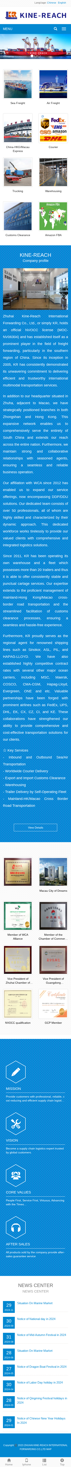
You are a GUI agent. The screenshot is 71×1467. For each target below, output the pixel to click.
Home (9, 1464)
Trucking (17, 191)
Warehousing (53, 191)
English (62, 2)
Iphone (26, 1464)
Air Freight (53, 103)
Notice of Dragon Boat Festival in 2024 (41, 1366)
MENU (7, 29)
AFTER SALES (18, 1244)
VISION (12, 1140)
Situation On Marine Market (34, 1303)
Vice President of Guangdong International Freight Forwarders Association (53, 981)
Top (62, 1464)
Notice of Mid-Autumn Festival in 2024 (41, 1335)
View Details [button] (35, 827)
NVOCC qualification (18, 1022)
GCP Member (53, 1022)
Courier (53, 147)
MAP (48, 1449)
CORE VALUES (18, 1192)
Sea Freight (17, 103)
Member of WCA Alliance (17, 936)
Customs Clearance (18, 235)
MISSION (13, 1089)
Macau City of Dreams (53, 890)
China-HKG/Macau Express (18, 149)
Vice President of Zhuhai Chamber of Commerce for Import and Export (17, 981)
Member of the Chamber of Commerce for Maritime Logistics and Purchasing (53, 937)
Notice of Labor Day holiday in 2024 (40, 1382)
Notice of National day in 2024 (36, 1319)
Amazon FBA (53, 235)
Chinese (51, 2)
